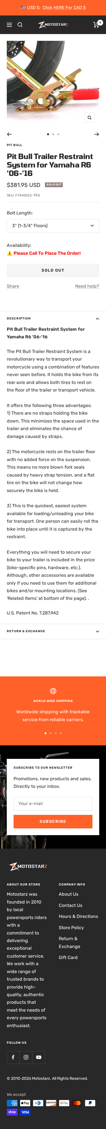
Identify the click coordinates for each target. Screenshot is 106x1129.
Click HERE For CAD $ (64, 7)
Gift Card (68, 957)
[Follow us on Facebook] (13, 1057)
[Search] (20, 24)
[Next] (96, 134)
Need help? (87, 286)
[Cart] (96, 25)
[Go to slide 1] (48, 134)
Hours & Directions (78, 916)
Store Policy (71, 927)
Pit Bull (14, 145)
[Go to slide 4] (61, 733)
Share (13, 286)
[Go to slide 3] (58, 134)
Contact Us (70, 905)
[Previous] (9, 134)
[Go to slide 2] (53, 134)
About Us (68, 894)
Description (19, 318)
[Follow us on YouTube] (38, 1057)
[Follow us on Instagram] (26, 1057)
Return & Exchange (26, 631)
